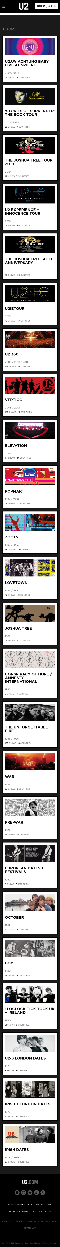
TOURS (21, 1205)
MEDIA (40, 1205)
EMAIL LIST (8, 1221)
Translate (30, 1228)
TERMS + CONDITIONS (27, 1221)
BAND (49, 1205)
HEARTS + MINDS (18, 1211)
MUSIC (30, 1205)
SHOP (47, 1211)
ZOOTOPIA (36, 1211)
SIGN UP (41, 7)
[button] (3, 6)
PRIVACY (45, 1221)
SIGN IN (53, 7)
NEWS (11, 1205)
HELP (55, 1221)
